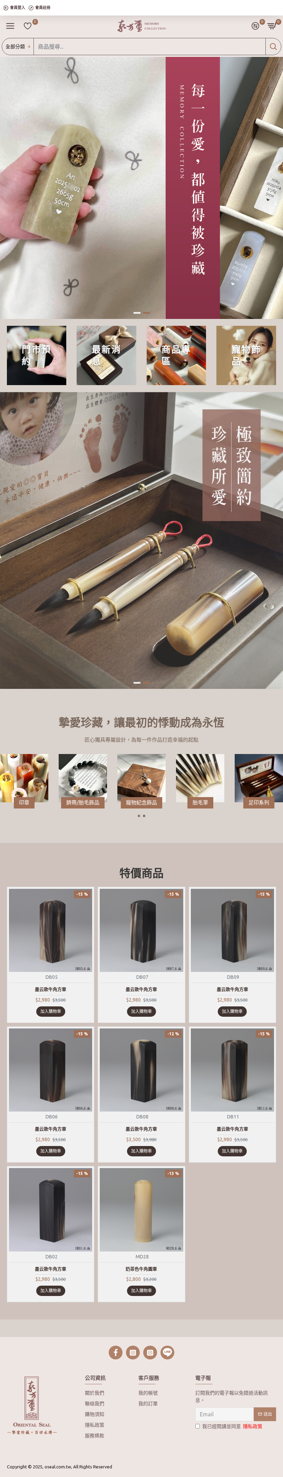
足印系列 (258, 802)
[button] (139, 816)
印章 (24, 802)
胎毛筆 (200, 802)
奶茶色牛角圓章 (141, 1268)
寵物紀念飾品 (141, 802)
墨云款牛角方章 (50, 989)
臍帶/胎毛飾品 (82, 802)
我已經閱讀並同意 (232, 1426)
